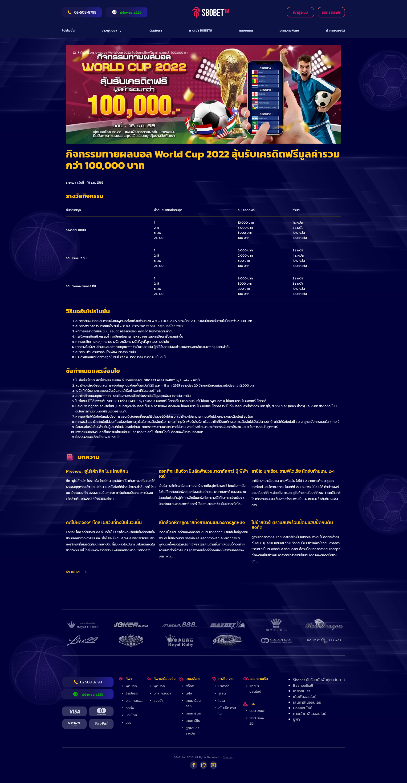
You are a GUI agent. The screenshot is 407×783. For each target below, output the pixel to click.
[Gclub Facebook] (193, 765)
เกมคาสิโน (193, 720)
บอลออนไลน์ (302, 708)
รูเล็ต (222, 693)
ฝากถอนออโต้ (335, 30)
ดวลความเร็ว (258, 678)
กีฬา (129, 678)
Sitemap (228, 757)
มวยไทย (131, 715)
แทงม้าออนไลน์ (255, 688)
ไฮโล (189, 693)
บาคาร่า (223, 686)
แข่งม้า (158, 700)
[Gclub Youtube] (213, 765)
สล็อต (190, 686)
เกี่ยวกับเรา (301, 691)
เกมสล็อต (193, 678)
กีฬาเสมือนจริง (164, 678)
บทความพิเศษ (289, 30)
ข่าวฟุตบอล (109, 30)
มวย (128, 722)
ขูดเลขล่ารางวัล (192, 730)
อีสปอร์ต (132, 693)
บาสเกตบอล (134, 700)
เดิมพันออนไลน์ (305, 696)
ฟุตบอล (131, 686)
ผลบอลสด (246, 30)
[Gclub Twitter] (203, 765)
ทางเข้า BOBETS (200, 30)
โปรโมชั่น (68, 30)
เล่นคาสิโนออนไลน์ (307, 702)
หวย (252, 703)
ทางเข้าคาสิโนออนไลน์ (309, 713)
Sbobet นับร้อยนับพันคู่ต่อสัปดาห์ (319, 679)
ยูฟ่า (296, 719)
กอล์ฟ (130, 707)
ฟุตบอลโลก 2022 (171, 326)
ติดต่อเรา (156, 30)
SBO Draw (257, 710)
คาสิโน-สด (226, 678)
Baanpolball (303, 685)
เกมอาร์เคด (194, 713)
